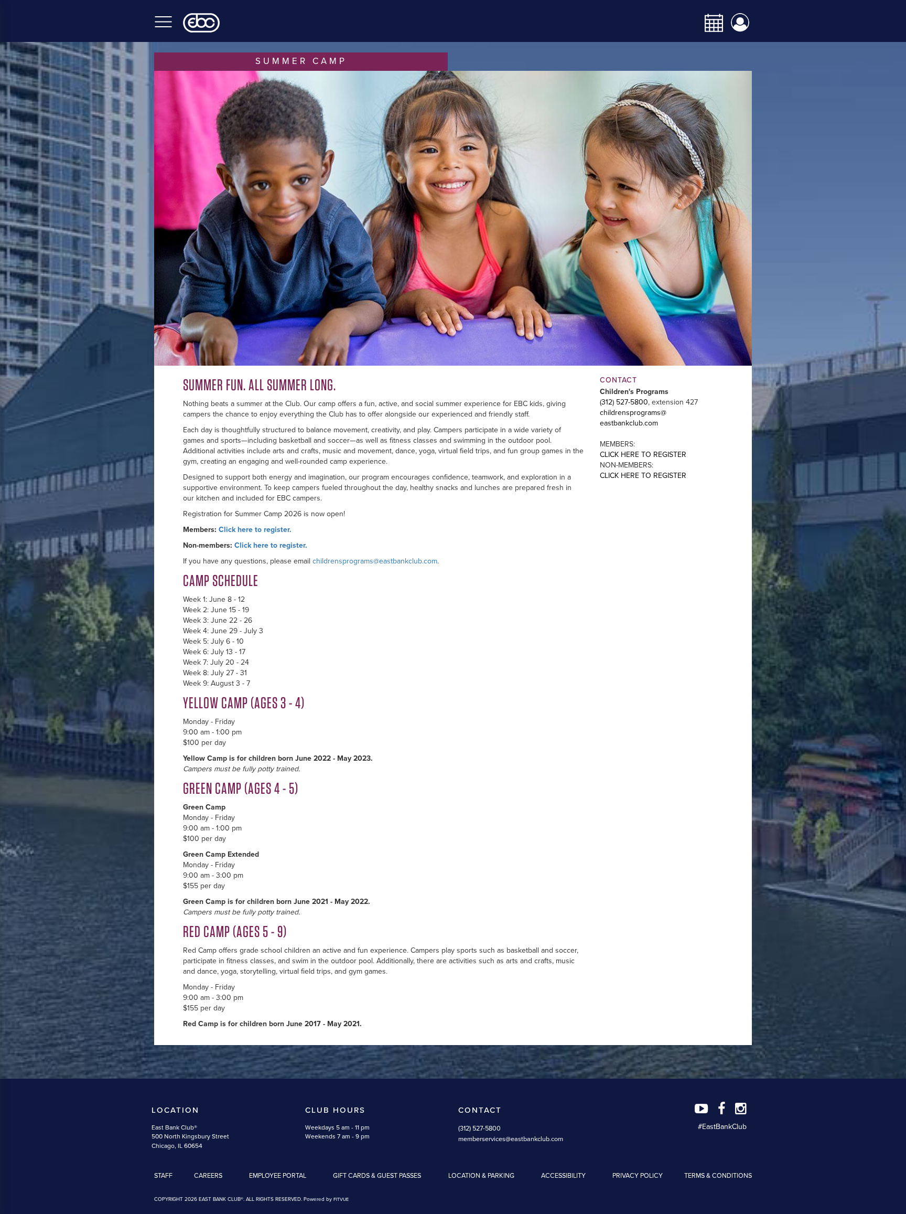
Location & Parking (481, 1176)
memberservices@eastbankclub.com (510, 1139)
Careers (208, 1176)
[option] (453, 218)
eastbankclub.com (629, 423)
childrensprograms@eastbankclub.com (374, 561)
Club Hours (335, 1110)
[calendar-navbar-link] (710, 23)
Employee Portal (277, 1176)
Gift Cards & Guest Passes (377, 1176)
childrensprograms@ (633, 412)
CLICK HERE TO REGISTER (643, 454)
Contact (480, 1110)
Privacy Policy (637, 1176)
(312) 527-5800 (624, 402)
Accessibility (563, 1176)
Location (175, 1110)
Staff (163, 1176)
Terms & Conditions (718, 1176)
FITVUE (341, 1199)
